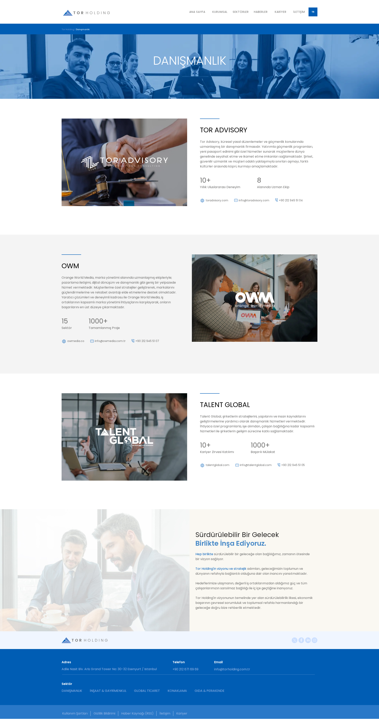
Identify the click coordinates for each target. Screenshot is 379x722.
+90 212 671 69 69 (185, 669)
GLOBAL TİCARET (147, 690)
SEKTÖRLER (241, 12)
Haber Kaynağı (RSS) (137, 713)
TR (313, 11)
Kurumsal (220, 12)
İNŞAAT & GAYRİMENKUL (108, 690)
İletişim (164, 713)
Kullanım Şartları (75, 713)
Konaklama (177, 690)
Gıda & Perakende (209, 690)
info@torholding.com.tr (232, 669)
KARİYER (280, 12)
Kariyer (181, 713)
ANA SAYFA (197, 12)
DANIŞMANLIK (72, 690)
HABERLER (261, 12)
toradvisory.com (217, 200)
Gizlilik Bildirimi (104, 713)
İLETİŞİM (299, 12)
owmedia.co (75, 341)
